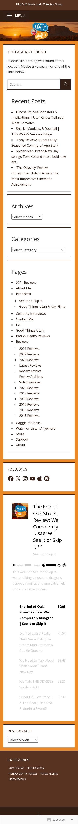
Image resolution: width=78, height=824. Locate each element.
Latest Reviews (30, 365)
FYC (18, 325)
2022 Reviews (29, 354)
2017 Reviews (29, 404)
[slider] (51, 564)
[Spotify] (47, 478)
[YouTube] (32, 478)
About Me (23, 288)
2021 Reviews (29, 348)
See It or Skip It (30, 301)
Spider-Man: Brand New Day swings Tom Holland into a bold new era (38, 156)
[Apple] (39, 478)
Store (20, 434)
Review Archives (31, 376)
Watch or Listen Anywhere (35, 428)
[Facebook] (11, 478)
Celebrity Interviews (31, 313)
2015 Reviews (29, 415)
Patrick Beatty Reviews (33, 336)
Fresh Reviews (35, 768)
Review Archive (30, 371)
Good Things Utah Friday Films (42, 306)
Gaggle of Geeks (28, 423)
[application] (39, 565)
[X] (18, 478)
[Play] (14, 565)
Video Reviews (29, 382)
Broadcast (23, 294)
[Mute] (43, 565)
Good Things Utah (30, 330)
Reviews (22, 341)
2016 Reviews (29, 410)
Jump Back (59, 565)
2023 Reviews (29, 360)
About (20, 445)
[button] (39, 615)
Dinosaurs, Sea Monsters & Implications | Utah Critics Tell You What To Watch (37, 117)
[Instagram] (25, 478)
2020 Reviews (29, 388)
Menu (20, 15)
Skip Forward (64, 565)
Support (22, 439)
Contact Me (24, 319)
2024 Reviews (26, 282)
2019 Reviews (29, 393)
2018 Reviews (29, 399)
